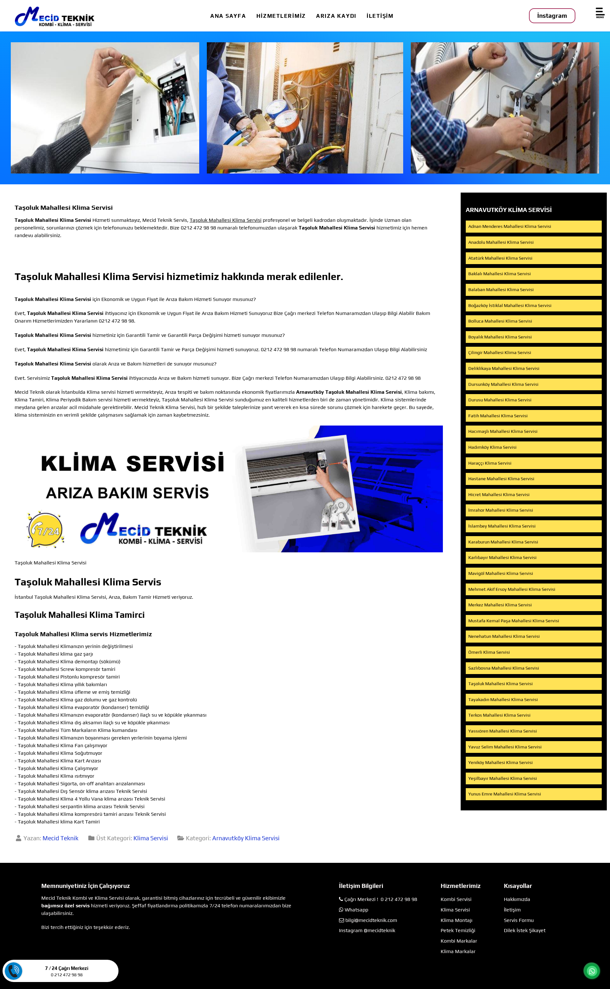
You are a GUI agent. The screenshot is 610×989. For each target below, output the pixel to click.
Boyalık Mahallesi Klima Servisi (500, 336)
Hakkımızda (517, 899)
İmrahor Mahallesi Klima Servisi (500, 510)
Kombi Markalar (459, 941)
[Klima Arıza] (305, 107)
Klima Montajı (456, 920)
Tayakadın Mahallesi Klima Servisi (503, 699)
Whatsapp (356, 910)
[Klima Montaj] (505, 107)
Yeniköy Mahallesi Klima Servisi (500, 762)
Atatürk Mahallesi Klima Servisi (500, 258)
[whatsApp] (592, 971)
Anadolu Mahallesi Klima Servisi (501, 242)
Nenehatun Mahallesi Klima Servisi (504, 636)
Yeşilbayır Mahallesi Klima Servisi (502, 778)
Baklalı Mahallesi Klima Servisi (499, 273)
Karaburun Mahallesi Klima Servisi (503, 541)
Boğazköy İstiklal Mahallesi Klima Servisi (510, 305)
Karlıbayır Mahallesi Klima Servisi (502, 557)
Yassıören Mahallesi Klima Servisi (502, 730)
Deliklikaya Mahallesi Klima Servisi (503, 368)
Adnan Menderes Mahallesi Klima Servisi (509, 226)
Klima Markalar (458, 951)
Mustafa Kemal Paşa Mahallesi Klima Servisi (513, 620)
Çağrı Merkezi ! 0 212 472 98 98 (380, 899)
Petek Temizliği (458, 930)
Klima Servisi (150, 838)
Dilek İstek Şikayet (525, 930)
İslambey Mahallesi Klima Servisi (502, 526)
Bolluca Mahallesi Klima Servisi (500, 321)
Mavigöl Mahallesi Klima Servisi (500, 573)
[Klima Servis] (105, 107)
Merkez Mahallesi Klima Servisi (500, 604)
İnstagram (552, 15)
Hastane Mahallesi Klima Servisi (501, 478)
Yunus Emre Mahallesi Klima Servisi (504, 793)
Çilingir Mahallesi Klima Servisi (499, 352)
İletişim (512, 910)
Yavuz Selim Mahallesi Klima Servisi (505, 746)
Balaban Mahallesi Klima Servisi (501, 289)
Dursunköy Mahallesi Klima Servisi (503, 384)
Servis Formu (519, 920)
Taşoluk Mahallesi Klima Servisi (500, 683)
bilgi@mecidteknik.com (371, 920)
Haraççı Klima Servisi (490, 463)
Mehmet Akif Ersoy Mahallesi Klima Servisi (511, 589)
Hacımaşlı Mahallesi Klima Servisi (503, 431)
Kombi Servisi (456, 899)
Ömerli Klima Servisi (489, 652)
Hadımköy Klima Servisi (492, 447)
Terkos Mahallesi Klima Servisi (499, 715)
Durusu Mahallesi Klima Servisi (500, 399)
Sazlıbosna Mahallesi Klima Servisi (503, 668)
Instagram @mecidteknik (367, 930)
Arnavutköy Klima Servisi (246, 838)
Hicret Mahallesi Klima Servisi (499, 494)
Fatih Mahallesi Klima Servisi (498, 415)
